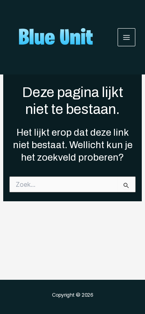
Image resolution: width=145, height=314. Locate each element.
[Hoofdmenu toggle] (127, 37)
